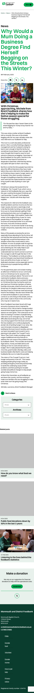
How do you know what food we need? (16, 474)
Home (3, 13)
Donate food (7, 643)
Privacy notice (7, 678)
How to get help (8, 669)
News (8, 13)
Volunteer (8, 652)
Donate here (17, 586)
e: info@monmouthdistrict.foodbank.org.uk (16, 627)
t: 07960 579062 (6, 630)
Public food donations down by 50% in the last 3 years (15, 522)
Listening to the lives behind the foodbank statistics (16, 558)
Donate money (7, 659)
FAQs (6, 636)
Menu (27, 4)
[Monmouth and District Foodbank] (8, 7)
